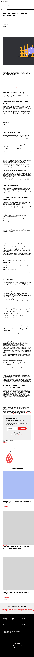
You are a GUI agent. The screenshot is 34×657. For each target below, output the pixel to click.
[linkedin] (18, 646)
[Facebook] (6, 28)
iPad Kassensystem (5, 620)
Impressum (17, 650)
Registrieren (22, 428)
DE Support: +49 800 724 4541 (7, 632)
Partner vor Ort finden (15, 619)
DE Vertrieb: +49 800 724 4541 (7, 631)
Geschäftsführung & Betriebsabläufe (26, 609)
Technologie (5, 442)
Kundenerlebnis (2, 610)
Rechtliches (4, 628)
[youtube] (21, 646)
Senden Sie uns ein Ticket (6, 636)
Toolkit (13, 623)
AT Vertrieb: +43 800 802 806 (7, 633)
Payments (4, 625)
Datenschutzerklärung (20, 434)
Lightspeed (6, 19)
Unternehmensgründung (30, 610)
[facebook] (13, 646)
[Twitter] (6, 31)
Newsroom (23, 624)
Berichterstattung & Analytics (6, 609)
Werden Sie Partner (15, 620)
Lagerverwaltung (8, 610)
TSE (3, 624)
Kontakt (23, 619)
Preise (3, 623)
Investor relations (24, 623)
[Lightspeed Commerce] (4, 1)
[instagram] (16, 646)
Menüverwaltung (13, 610)
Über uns (23, 618)
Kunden (23, 620)
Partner (13, 618)
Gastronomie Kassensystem (6, 619)
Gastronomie (5, 11)
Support (4, 630)
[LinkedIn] (6, 34)
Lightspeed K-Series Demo (16, 631)
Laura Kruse (7, 597)
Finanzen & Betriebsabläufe (15, 609)
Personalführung (19, 610)
